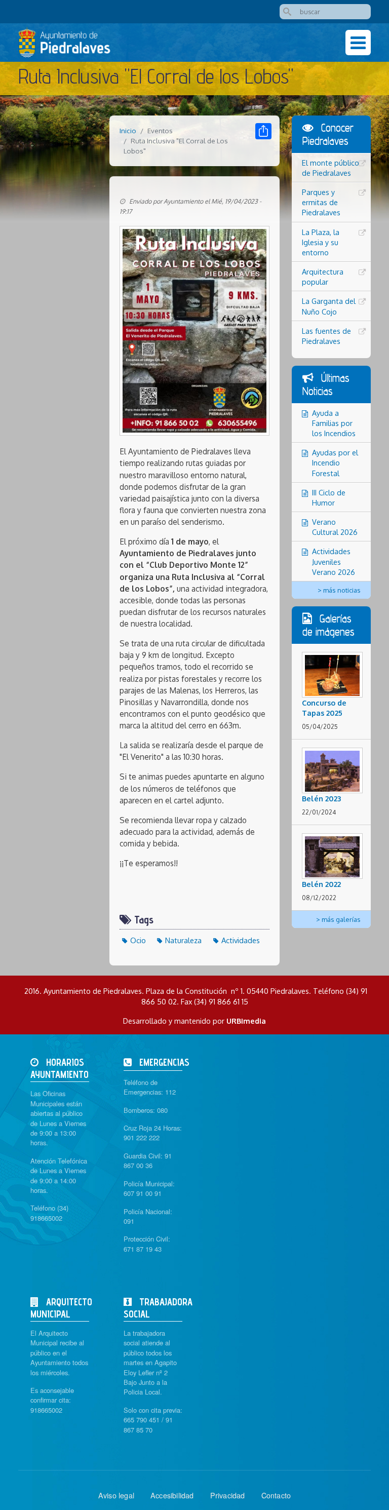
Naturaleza (183, 940)
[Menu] (358, 42)
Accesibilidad (172, 1495)
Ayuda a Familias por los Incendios (334, 423)
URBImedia (246, 1020)
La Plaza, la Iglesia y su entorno (320, 242)
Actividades (240, 940)
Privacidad (227, 1495)
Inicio (128, 130)
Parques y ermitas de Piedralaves (321, 202)
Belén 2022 (321, 883)
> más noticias (339, 590)
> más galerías (338, 919)
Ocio (138, 940)
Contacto (276, 1495)
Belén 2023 (321, 798)
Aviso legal (116, 1495)
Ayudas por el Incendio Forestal (335, 462)
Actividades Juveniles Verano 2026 (333, 561)
